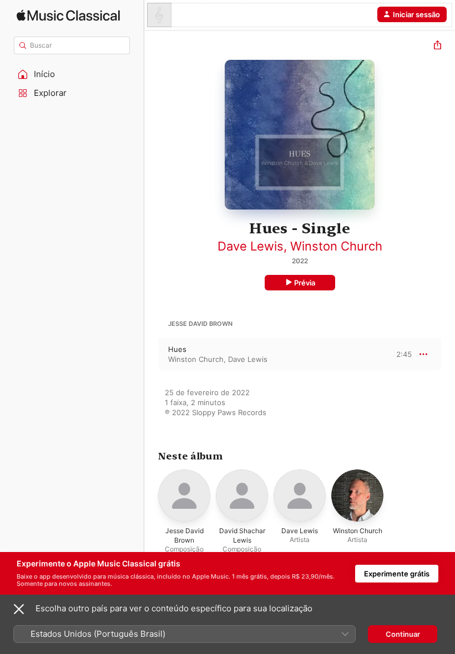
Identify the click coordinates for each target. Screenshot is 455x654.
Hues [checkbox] (177, 349)
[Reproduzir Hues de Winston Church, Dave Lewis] (151, 354)
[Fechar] (19, 609)
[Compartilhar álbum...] (437, 46)
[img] (68, 15)
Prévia (304, 282)
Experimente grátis (396, 573)
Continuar (403, 634)
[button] (72, 74)
